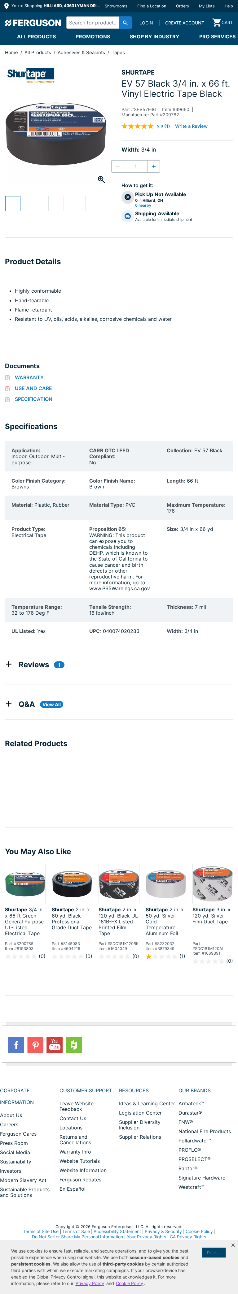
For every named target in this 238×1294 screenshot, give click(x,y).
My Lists (207, 6)
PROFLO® (189, 1150)
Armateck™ (191, 1103)
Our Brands (194, 1090)
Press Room (14, 1143)
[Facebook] (16, 1045)
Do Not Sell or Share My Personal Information (77, 1236)
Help (229, 6)
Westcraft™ (191, 1187)
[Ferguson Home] (33, 22)
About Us (11, 1115)
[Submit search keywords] (125, 22)
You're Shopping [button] (56, 5)
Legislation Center (140, 1113)
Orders (182, 6)
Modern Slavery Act (23, 1180)
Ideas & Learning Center (147, 1103)
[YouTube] (54, 1045)
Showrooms (116, 6)
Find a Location (151, 6)
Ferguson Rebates (80, 1179)
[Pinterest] (35, 1045)
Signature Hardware (201, 1178)
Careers (9, 1124)
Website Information (83, 1170)
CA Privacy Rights (188, 1236)
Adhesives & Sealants (82, 52)
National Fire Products (204, 1131)
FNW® (185, 1122)
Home (11, 52)
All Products (36, 36)
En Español (73, 1189)
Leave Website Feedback (77, 1106)
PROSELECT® (194, 1159)
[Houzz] (74, 1045)
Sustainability (15, 1162)
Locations (71, 1127)
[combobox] (97, 22)
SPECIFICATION (33, 399)
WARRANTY (29, 377)
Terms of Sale (76, 1231)
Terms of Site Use (41, 1231)
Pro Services (217, 36)
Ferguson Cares (18, 1134)
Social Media (15, 1152)
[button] (233, 1245)
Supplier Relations (140, 1137)
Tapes (118, 52)
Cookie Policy (199, 1231)
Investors (10, 1171)
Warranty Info (75, 1152)
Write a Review (191, 126)
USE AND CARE (33, 388)
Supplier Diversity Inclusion (140, 1125)
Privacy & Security (163, 1231)
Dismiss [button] (213, 1252)
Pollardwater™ (194, 1140)
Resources (134, 1090)
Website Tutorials (80, 1161)
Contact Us (73, 1118)
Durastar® (190, 1113)
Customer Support (86, 1090)
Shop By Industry (154, 36)
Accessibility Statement (117, 1231)
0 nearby (143, 205)
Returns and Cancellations (75, 1140)
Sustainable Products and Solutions (25, 1192)
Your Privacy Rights (146, 1236)
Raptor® (188, 1168)
